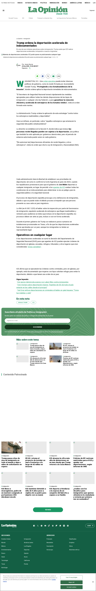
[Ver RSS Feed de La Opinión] (68, 526)
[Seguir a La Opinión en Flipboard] (56, 526)
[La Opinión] (48, 10)
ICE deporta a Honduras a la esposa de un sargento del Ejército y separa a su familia (59, 492)
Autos (26, 557)
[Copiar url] (59, 76)
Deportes (26, 549)
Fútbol (31, 18)
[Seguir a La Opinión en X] (38, 526)
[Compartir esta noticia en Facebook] (42, 76)
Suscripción (50, 546)
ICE (23, 18)
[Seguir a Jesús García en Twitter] (30, 68)
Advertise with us (74, 549)
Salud (3, 557)
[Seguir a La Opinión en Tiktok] (49, 526)
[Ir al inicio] (8, 526)
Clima (71, 546)
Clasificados (72, 539)
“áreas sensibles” (34, 247)
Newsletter (50, 542)
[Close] (93, 582)
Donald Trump (13, 18)
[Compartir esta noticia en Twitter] (48, 76)
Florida (26, 564)
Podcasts (49, 539)
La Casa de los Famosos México (67, 18)
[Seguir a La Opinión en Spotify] (64, 526)
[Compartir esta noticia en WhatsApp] (37, 76)
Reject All (71, 582)
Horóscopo (50, 549)
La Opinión (19, 38)
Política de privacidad (36, 331)
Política (43, 3)
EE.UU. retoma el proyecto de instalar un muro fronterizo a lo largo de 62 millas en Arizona (70, 349)
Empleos (71, 542)
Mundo (64, 3)
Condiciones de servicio (56, 331)
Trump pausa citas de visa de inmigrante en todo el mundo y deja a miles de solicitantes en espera (38, 349)
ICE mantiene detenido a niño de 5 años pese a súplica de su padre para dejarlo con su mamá (35, 492)
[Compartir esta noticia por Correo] (53, 76)
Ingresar (92, 10)
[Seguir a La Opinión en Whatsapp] (60, 526)
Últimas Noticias (8, 3)
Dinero (3, 553)
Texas (3, 564)
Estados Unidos (31, 3)
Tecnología (4, 560)
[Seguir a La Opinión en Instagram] (41, 526)
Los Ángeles (27, 546)
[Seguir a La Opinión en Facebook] (34, 526)
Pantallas (84, 18)
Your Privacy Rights (71, 577)
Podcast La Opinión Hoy (45, 18)
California (27, 560)
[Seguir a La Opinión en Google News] (53, 526)
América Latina (76, 3)
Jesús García (29, 64)
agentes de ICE (59, 187)
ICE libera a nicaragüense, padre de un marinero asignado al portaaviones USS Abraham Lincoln (11, 493)
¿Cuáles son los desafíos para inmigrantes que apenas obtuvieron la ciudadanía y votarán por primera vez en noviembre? (83, 494)
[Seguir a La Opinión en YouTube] (45, 526)
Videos (19, 3)
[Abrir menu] (3, 10)
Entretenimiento (6, 549)
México (87, 3)
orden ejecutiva (49, 81)
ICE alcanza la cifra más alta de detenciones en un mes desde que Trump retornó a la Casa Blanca (38, 361)
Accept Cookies (71, 587)
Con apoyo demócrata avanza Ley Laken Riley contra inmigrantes (42, 282)
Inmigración (54, 3)
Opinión (26, 553)
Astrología (4, 567)
